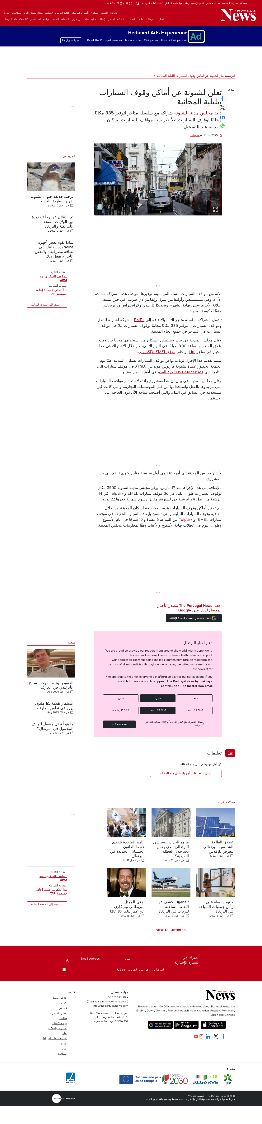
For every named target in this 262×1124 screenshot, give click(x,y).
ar (127, 3)
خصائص (209, 3)
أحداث (160, 3)
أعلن (167, 3)
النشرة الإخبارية (197, 3)
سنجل (195, 698)
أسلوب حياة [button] (90, 19)
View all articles (171, 930)
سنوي (121, 698)
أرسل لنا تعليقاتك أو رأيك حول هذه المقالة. (186, 773)
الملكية (120, 19)
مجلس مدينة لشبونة (193, 113)
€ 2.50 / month (194, 710)
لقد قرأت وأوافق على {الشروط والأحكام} (140, 969)
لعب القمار (35, 19)
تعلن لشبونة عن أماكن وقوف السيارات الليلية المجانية (190, 76)
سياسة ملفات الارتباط (55, 1038)
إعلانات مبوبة (228, 3)
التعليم (104, 13)
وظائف (186, 3)
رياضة (46, 19)
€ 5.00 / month (157, 710)
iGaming (23, 19)
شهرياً (158, 698)
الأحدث (217, 3)
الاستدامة (65, 19)
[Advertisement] (158, 256)
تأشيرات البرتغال (80, 13)
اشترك (69, 960)
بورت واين (76, 19)
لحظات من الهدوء (12, 13)
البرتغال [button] (151, 19)
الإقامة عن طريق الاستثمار (57, 13)
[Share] (71, 205)
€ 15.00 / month (121, 710)
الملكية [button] (95, 13)
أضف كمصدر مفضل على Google (190, 618)
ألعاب (153, 3)
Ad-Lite (114, 3)
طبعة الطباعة (241, 3)
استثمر (111, 19)
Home (113, 13)
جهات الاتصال (176, 3)
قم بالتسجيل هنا (71, 40)
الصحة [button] (56, 19)
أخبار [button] (161, 19)
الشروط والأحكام (57, 1028)
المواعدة (146, 3)
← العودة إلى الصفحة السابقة (47, 304)
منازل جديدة (37, 13)
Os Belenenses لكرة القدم (180, 372)
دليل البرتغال (10, 19)
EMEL (139, 319)
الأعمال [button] (131, 19)
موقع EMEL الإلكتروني (156, 351)
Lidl (192, 351)
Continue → (119, 724)
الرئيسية (229, 76)
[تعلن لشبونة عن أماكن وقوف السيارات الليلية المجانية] (158, 179)
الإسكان (102, 19)
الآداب (26, 13)
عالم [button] (141, 19)
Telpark (185, 519)
